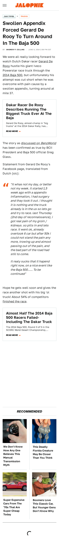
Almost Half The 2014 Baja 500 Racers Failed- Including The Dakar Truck (29, 317)
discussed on (38, 143)
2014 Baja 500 (12, 75)
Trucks (24, 16)
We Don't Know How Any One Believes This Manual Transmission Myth (13, 455)
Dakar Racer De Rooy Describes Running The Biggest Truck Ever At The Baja (29, 111)
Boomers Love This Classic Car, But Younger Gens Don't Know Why (44, 506)
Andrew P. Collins (15, 49)
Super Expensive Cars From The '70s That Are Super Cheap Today (13, 507)
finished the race (14, 301)
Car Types (9, 16)
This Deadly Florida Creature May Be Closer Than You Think (43, 452)
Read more (12, 131)
